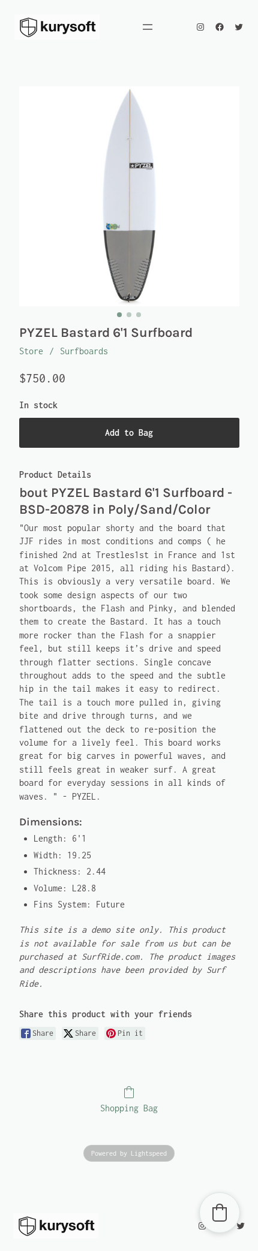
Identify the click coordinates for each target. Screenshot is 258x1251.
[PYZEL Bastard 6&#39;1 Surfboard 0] (129, 196)
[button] (219, 1212)
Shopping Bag (129, 1108)
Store (31, 351)
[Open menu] (147, 27)
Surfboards (84, 351)
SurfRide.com (110, 956)
